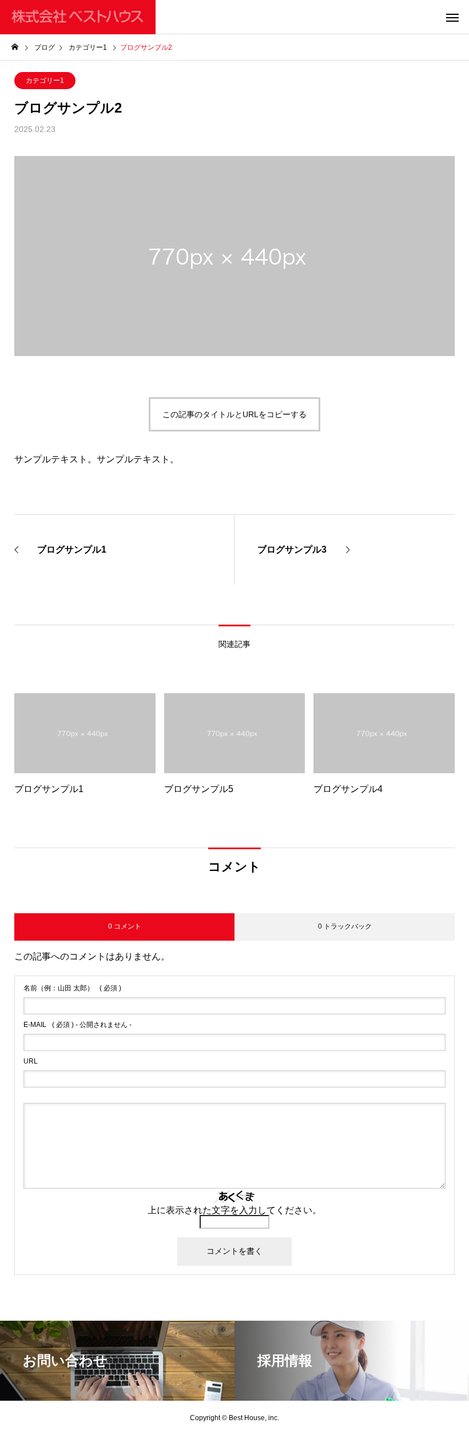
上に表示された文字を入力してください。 (234, 1210)
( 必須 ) (72, 988)
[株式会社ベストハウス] (78, 17)
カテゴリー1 (45, 81)
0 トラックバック (345, 926)
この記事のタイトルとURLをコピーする (234, 414)
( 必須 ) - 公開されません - (77, 1024)
